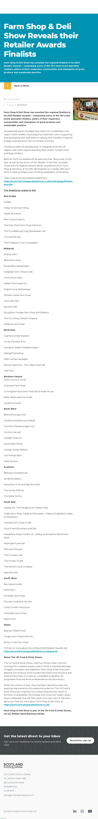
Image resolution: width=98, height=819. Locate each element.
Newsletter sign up (80, 740)
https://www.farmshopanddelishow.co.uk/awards (31, 651)
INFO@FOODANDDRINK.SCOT (19, 795)
